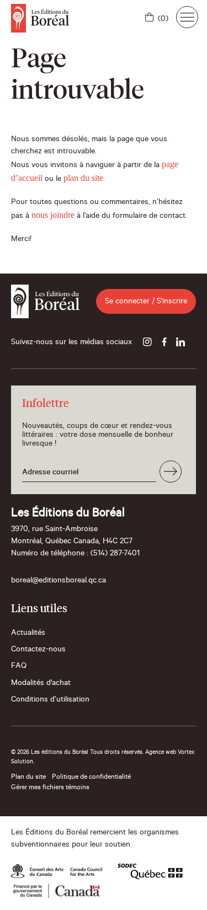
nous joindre (53, 215)
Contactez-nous (38, 650)
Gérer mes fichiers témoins (50, 788)
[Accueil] (40, 18)
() (163, 19)
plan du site (83, 178)
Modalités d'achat (41, 683)
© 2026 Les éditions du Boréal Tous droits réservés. (77, 753)
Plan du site (28, 777)
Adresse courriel (50, 473)
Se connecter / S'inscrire (146, 302)
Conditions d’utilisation (50, 700)
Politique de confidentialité (91, 777)
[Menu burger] (187, 17)
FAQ (18, 666)
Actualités (28, 633)
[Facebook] (164, 343)
